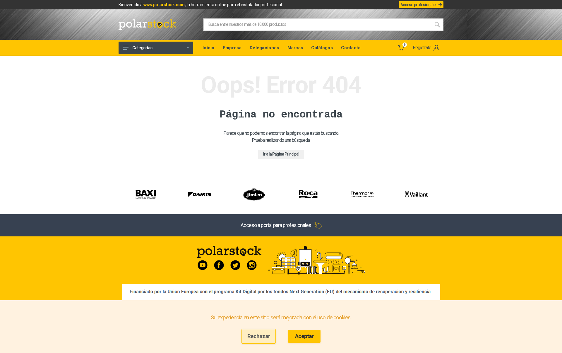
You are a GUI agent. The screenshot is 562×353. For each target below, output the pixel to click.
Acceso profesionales (418, 4)
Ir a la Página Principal (281, 154)
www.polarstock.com (164, 4)
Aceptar (304, 336)
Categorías (142, 47)
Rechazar (258, 336)
